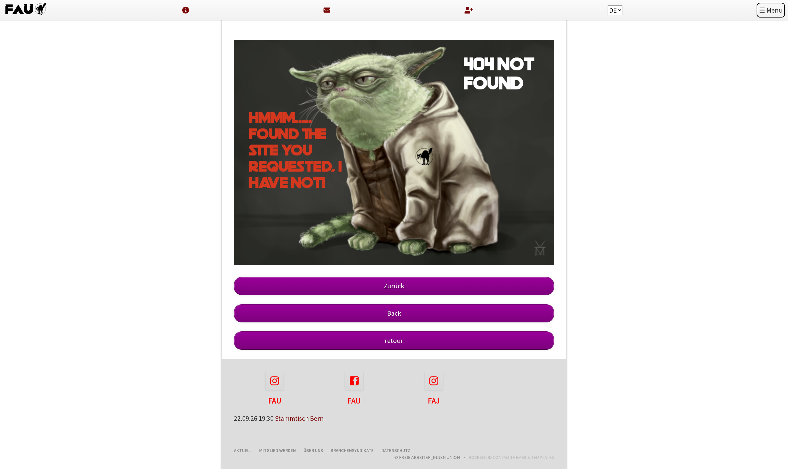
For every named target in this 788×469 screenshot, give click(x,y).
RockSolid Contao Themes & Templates (511, 457)
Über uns (313, 450)
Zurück (394, 286)
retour (394, 340)
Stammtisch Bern (299, 418)
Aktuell (242, 450)
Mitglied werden (277, 450)
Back (394, 313)
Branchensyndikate (352, 450)
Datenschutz (395, 450)
